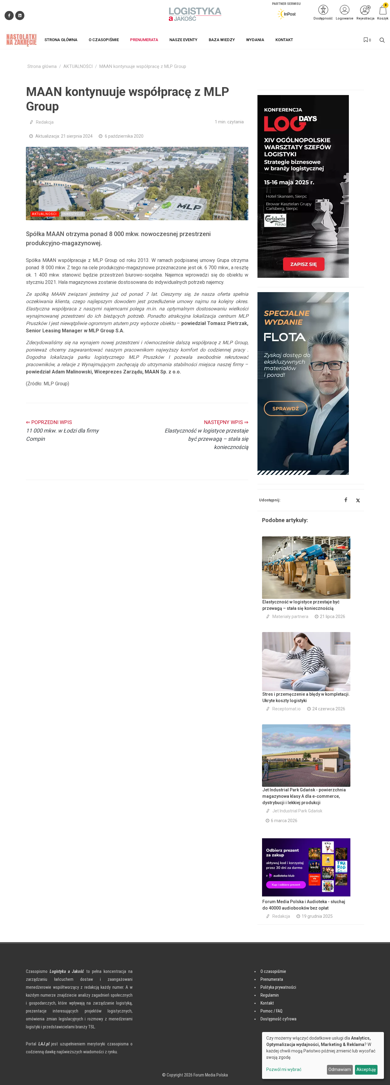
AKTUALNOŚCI (78, 66)
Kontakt (267, 1003)
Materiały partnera (290, 616)
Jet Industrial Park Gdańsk (297, 810)
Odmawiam (339, 1069)
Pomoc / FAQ (271, 1011)
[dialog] (323, 1055)
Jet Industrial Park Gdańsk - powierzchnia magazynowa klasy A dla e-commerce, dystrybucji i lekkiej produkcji (304, 796)
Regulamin (270, 995)
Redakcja (45, 122)
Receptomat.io (286, 708)
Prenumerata (272, 979)
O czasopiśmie (273, 971)
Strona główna (42, 66)
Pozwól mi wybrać (283, 1069)
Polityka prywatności (278, 987)
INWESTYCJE (72, 214)
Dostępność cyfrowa (278, 1018)
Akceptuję (366, 1069)
